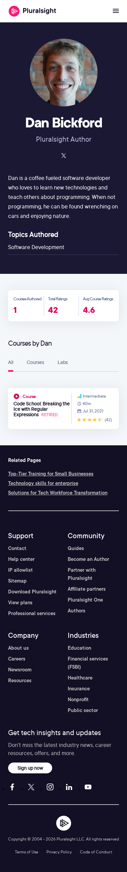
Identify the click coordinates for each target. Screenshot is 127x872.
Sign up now (30, 768)
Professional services (32, 613)
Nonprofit (78, 699)
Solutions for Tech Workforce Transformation (57, 492)
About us (18, 648)
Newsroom (19, 669)
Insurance (79, 688)
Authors (76, 610)
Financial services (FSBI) (88, 663)
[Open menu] (116, 11)
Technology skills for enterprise (43, 483)
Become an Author (88, 559)
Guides (76, 548)
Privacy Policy (59, 852)
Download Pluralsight (32, 591)
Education (79, 648)
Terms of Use (26, 852)
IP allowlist (20, 570)
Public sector (83, 710)
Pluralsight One (85, 600)
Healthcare (80, 678)
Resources (19, 680)
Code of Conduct (96, 852)
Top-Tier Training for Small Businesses (50, 473)
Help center (21, 559)
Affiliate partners (87, 589)
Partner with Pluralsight (82, 574)
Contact (17, 548)
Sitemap (17, 581)
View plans (20, 602)
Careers (16, 659)
